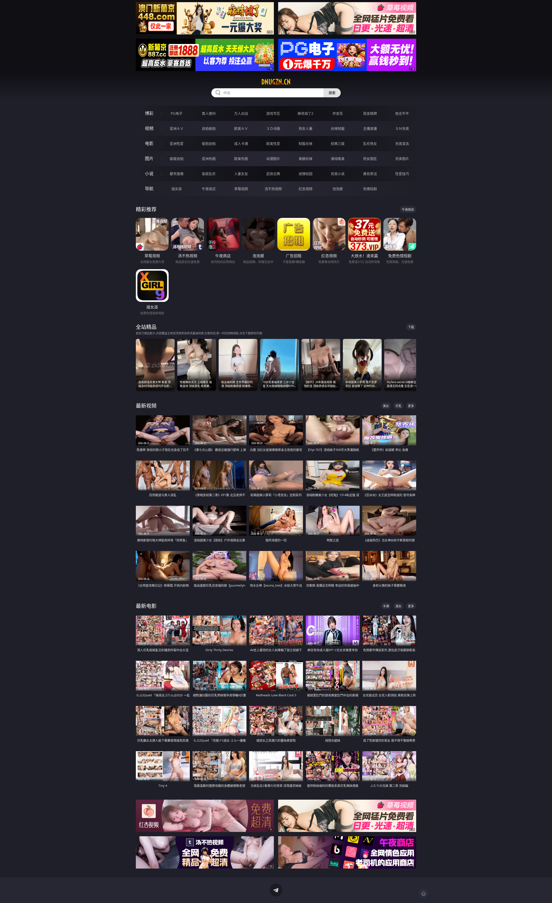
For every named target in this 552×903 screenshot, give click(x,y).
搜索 (332, 92)
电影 (149, 143)
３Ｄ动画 (273, 128)
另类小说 (338, 173)
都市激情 (176, 173)
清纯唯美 (338, 158)
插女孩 (176, 188)
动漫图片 (273, 158)
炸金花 (337, 113)
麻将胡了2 (305, 113)
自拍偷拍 (209, 128)
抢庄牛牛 (402, 113)
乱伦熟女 (370, 143)
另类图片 (402, 158)
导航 (149, 189)
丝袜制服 (338, 128)
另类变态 (402, 143)
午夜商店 (209, 188)
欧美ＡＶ (241, 128)
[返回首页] (423, 893)
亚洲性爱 (176, 143)
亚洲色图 (209, 158)
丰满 (386, 606)
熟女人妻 (305, 128)
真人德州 (209, 113)
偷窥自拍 (176, 158)
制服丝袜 (305, 143)
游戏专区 (273, 113)
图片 (149, 158)
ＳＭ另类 (402, 128)
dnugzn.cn (276, 82)
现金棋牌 (370, 113)
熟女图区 (370, 158)
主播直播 (370, 128)
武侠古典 (273, 173)
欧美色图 (241, 158)
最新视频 (146, 405)
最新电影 (146, 605)
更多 (411, 406)
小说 (149, 174)
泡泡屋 (337, 188)
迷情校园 (305, 173)
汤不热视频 (273, 188)
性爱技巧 (402, 173)
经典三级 (338, 143)
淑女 (398, 606)
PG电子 (176, 113)
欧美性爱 (273, 143)
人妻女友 (241, 173)
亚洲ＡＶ (176, 128)
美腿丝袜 (305, 158)
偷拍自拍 (209, 143)
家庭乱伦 (209, 173)
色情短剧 (370, 188)
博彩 (149, 113)
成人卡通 (241, 143)
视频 (149, 128)
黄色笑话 (370, 173)
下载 (411, 327)
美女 (386, 406)
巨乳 (398, 406)
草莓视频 (241, 188)
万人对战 (241, 113)
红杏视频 (305, 188)
